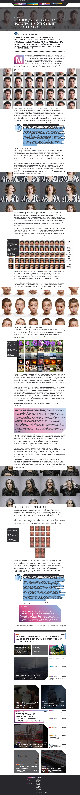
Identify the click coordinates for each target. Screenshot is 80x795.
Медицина (51, 735)
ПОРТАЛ (31, 777)
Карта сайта (38, 789)
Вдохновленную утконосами (55, 737)
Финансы (51, 666)
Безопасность (56, 3)
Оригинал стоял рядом (56, 746)
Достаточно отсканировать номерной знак (57, 721)
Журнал (56, 4)
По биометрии (56, 669)
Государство (20, 3)
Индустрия (51, 656)
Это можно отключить (22, 650)
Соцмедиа (44, 3)
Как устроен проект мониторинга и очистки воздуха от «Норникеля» (28, 677)
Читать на (23, 606)
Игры (43, 701)
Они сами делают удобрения (56, 713)
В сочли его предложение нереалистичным (57, 659)
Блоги (32, 4)
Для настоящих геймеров (53, 705)
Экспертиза (18, 17)
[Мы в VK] (62, 0)
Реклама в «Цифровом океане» (38, 780)
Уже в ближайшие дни (57, 729)
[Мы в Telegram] (61, 0)
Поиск (55, 0)
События (21, 634)
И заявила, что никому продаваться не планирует (31, 717)
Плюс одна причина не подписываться (39, 639)
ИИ (32, 3)
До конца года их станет (57, 678)
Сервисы (17, 764)
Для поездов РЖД (53, 770)
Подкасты (44, 4)
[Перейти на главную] (21, 0)
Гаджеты (17, 700)
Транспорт (20, 4)
